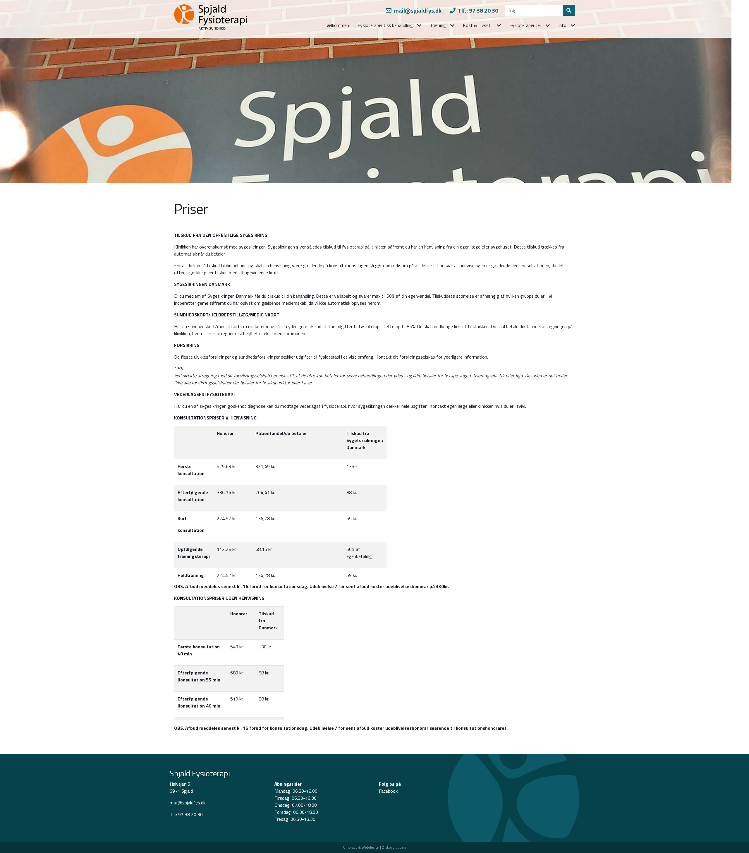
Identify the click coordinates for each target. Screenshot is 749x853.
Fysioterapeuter (525, 25)
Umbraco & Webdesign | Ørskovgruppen (374, 847)
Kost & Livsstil (477, 25)
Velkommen (338, 25)
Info (562, 25)
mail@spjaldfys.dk (417, 10)
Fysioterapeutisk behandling (385, 25)
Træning (438, 25)
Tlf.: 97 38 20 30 (477, 10)
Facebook (388, 790)
